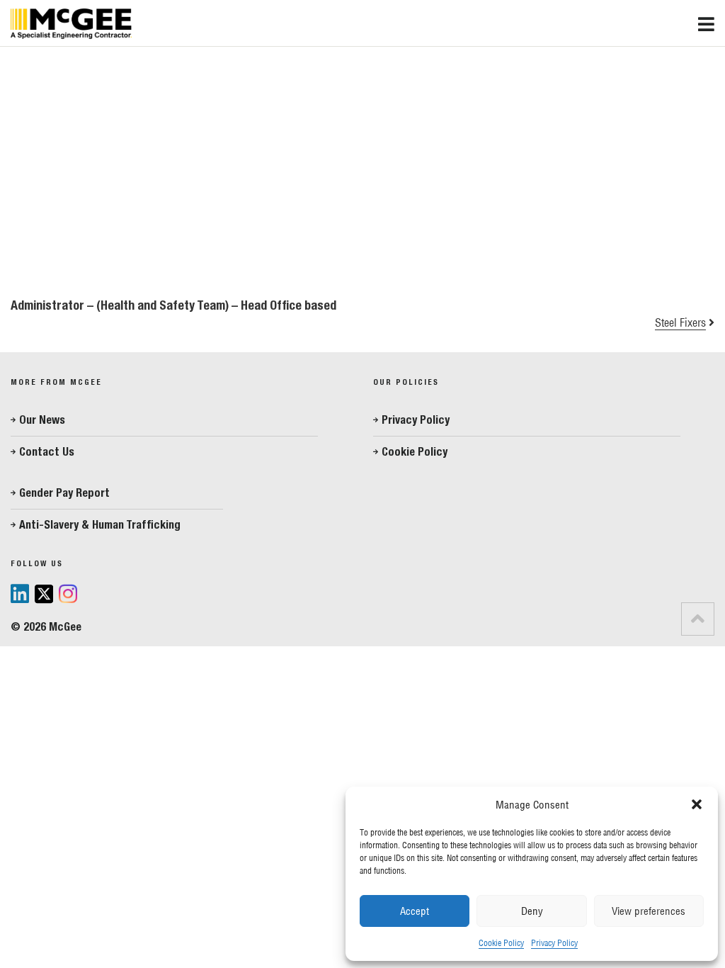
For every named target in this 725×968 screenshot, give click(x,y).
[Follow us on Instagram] (68, 595)
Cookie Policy (501, 943)
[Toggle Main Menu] (711, 20)
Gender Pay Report (64, 493)
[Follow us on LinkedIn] (20, 594)
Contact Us (46, 451)
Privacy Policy (554, 943)
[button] (697, 804)
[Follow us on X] (44, 595)
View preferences (648, 911)
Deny (532, 911)
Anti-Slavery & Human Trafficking (100, 524)
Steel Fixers (680, 322)
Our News (42, 420)
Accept (414, 911)
